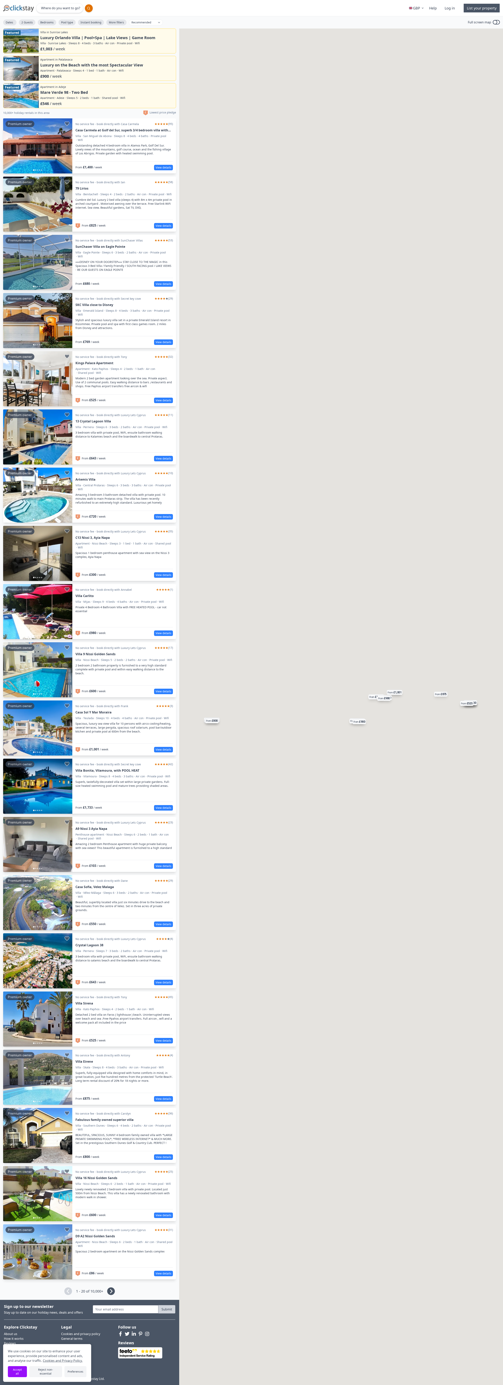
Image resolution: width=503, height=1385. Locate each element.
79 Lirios (81, 188)
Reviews (10, 1343)
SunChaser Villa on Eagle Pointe (100, 246)
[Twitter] (127, 1334)
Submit (167, 1309)
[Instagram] (147, 1334)
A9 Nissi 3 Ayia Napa (91, 829)
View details (163, 167)
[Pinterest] (140, 1334)
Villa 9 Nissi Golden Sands (95, 654)
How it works (14, 1338)
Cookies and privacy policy (80, 1334)
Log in (450, 8)
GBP (416, 8)
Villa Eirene (84, 1061)
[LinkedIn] (133, 1334)
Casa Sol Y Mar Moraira (93, 712)
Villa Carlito (84, 596)
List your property (482, 8)
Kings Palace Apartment (94, 363)
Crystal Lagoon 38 (89, 945)
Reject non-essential (45, 1371)
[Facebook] (120, 1334)
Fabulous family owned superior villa (104, 1120)
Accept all (17, 1371)
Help (433, 8)
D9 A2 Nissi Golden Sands (95, 1236)
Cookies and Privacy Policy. (63, 1360)
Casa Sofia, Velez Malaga (94, 887)
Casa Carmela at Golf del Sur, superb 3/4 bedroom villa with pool (121, 130)
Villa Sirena (84, 1003)
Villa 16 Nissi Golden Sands (96, 1178)
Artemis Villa (85, 479)
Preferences (75, 1371)
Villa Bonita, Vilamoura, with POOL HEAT (107, 770)
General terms (72, 1338)
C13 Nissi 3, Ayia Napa (92, 537)
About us (10, 1334)
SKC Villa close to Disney (94, 305)
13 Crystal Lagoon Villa (93, 421)
